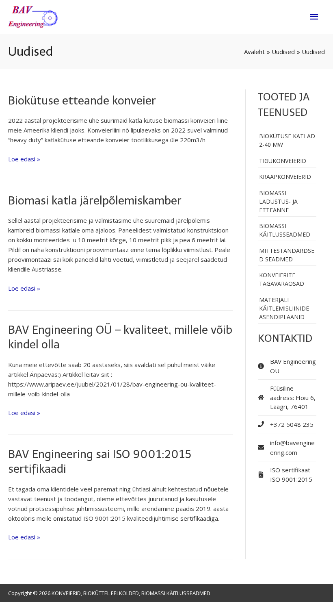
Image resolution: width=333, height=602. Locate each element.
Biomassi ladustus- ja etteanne (278, 201)
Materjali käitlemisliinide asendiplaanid (284, 308)
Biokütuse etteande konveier (82, 100)
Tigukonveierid (282, 161)
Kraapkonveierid (285, 176)
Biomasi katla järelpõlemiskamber (95, 200)
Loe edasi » (24, 158)
